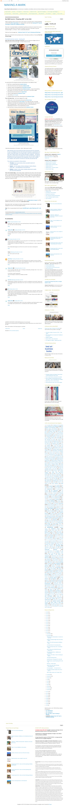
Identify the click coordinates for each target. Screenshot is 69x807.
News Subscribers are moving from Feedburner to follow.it (54, 335)
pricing (51, 579)
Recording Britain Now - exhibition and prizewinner (54, 653)
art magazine (47, 495)
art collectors (58, 487)
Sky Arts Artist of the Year (51, 467)
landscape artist (54, 547)
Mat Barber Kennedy (26, 87)
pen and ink (53, 569)
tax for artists (52, 594)
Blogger (50, 804)
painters (58, 564)
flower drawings (60, 533)
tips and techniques (9, 214)
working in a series (50, 606)
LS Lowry (53, 444)
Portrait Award (52, 453)
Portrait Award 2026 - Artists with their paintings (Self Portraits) (56, 243)
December (49, 633)
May (48, 682)
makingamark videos (55, 555)
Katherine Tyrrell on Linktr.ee (51, 161)
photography (50, 571)
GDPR (45, 437)
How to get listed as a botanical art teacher (54, 376)
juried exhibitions (50, 545)
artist (59, 502)
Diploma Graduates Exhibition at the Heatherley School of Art (56, 210)
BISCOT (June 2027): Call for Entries (52, 380)
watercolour (47, 599)
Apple (49, 425)
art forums (48, 493)
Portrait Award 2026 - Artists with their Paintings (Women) (56, 249)
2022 (47, 618)
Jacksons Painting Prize (48, 440)
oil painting (60, 562)
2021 (47, 620)
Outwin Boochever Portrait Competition (53, 451)
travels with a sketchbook (56, 597)
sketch (36, 213)
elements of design (55, 525)
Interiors (59, 439)
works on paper (47, 607)
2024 (47, 615)
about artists (48, 482)
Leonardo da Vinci (60, 444)
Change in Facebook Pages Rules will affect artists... (55, 640)
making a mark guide (52, 553)
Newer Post (7, 328)
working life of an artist (58, 606)
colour (55, 512)
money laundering (55, 559)
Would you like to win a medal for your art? (56, 232)
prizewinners (47, 583)
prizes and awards (57, 582)
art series (58, 498)
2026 (47, 612)
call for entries (50, 511)
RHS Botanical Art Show (54, 454)
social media (59, 592)
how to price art (53, 540)
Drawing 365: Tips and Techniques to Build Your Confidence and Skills (23, 23)
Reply (9, 226)
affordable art (59, 482)
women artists (54, 604)
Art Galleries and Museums (54, 427)
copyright (59, 516)
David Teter (10, 258)
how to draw (61, 538)
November (49, 635)
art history (60, 493)
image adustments (54, 542)
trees (46, 598)
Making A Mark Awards (59, 447)
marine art (53, 557)
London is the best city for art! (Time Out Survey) (55, 227)
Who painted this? (41, 13)
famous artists (54, 530)
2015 (47, 630)
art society (56, 499)
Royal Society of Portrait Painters (51, 463)
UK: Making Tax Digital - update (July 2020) (53, 340)
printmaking (59, 581)
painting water (51, 567)
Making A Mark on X (49, 166)
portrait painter (53, 577)
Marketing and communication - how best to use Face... (55, 637)
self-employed (49, 588)
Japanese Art (56, 440)
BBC (47, 430)
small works (53, 592)
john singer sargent (59, 544)
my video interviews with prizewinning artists (53, 267)
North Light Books (14, 23)
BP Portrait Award (53, 430)
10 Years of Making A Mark (50, 264)
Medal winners (49, 448)
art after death (51, 485)
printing (47, 581)
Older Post (40, 328)
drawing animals (51, 521)
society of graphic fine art (49, 593)
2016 (47, 628)
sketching (39, 213)
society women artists (58, 593)
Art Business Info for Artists (51, 192)
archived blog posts (50, 268)
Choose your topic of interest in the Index (52, 328)
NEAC (50, 449)
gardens (52, 536)
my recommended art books (50, 266)
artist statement (56, 503)
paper (46, 568)
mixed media (61, 558)
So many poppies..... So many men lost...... (54, 667)
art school (53, 498)
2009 (47, 698)
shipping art (59, 589)
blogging (51, 508)
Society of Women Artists (52, 471)
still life (46, 594)
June (48, 681)
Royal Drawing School (58, 456)
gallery (47, 536)
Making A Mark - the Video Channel (52, 167)
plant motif (60, 572)
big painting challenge (53, 507)
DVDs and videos (60, 433)
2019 (47, 623)
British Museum (50, 432)
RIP (59, 454)
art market (53, 495)
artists (61, 503)
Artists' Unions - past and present (52, 338)
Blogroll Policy (53, 281)
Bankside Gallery (52, 431)
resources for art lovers (58, 584)
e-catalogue (60, 524)
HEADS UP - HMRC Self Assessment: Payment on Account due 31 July (56, 215)
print (55, 579)
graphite (51, 537)
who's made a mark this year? (55, 603)
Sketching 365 (60, 466)
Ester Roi (9, 279)
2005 (47, 705)
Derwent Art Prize (60, 434)
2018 (47, 625)
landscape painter (58, 548)
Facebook (48, 436)
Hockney (56, 438)
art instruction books (22, 213)
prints (46, 582)
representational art (48, 584)
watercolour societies (57, 599)
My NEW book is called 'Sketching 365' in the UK (55, 661)
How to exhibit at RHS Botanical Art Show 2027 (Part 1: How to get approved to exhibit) (54, 379)
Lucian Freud (56, 445)
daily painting (55, 518)
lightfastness (52, 552)
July (48, 679)
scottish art (60, 586)
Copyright (54, 13)
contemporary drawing (49, 514)
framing (61, 534)
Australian (61, 428)
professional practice (58, 583)
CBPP (56, 432)
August (48, 677)
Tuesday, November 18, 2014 (15, 221)
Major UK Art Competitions (42, 11)
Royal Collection (49, 456)
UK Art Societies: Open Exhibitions (53, 11)
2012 (47, 693)
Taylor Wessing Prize (52, 474)
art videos (52, 502)
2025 (47, 613)
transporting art (47, 597)
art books (12, 213)
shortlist (46, 591)
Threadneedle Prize (57, 476)
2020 (47, 622)
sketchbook (58, 591)
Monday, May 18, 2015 (14, 289)
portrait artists (47, 576)
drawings (54, 524)
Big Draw (59, 431)
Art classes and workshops (52, 428)
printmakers (53, 581)
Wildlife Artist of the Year (58, 480)
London (48, 445)
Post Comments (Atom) (14, 330)
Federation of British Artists (57, 436)
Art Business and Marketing (52, 426)
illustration (47, 542)
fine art (53, 532)
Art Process (61, 427)
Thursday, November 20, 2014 (17, 258)
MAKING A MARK (15, 4)
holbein (60, 537)
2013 (47, 691)
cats (57, 511)
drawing (27, 213)
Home (24, 328)
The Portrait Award (48, 476)
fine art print (59, 532)
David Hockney (48, 434)
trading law (59, 596)
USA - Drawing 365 (49, 712)
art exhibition (54, 491)
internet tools (58, 543)
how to (55, 538)
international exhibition (50, 543)
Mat (8, 239)
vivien (9, 221)
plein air (50, 573)
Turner (58, 477)
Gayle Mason (24, 91)
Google (57, 437)
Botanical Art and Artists (23, 13)
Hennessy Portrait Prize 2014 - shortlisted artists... (54, 647)
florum (54, 533)
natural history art (56, 560)
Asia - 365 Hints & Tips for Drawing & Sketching (53, 714)
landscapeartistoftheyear (48, 550)
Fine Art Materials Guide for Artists (52, 197)
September (49, 676)
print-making (61, 579)
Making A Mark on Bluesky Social (51, 164)
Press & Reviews (48, 13)
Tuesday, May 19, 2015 (19, 300)
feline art (52, 531)
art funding (54, 493)
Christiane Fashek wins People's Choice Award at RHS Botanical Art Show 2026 (54, 375)
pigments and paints (59, 571)
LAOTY (49, 444)
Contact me (47, 157)
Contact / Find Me (8, 11)
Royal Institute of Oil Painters (50, 457)
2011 (47, 695)
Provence (58, 453)
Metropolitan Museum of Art (58, 448)
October (48, 674)
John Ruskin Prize (48, 443)
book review (58, 508)
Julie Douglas (15, 94)
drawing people (60, 522)
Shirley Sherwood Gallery (52, 466)
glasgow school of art (58, 536)
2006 (47, 703)
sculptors (46, 587)
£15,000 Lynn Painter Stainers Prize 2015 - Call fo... (54, 670)
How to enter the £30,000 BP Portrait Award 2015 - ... (54, 650)
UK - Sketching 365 (49, 710)
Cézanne (55, 433)
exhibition (50, 527)
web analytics (47, 601)
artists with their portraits (49, 505)
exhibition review (55, 528)
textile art (58, 594)
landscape (58, 545)
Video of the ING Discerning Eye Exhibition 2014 (54, 643)
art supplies (51, 500)
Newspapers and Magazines (58, 450)
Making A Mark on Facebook (51, 163)
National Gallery (56, 449)
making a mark (59, 552)
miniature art (54, 558)
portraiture (53, 578)
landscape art (47, 547)
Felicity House (29, 100)
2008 (47, 700)
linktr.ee (59, 154)
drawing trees (50, 523)
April (48, 684)
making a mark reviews (56, 554)
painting (46, 566)
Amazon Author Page (49, 169)
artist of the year (48, 503)
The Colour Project (8, 13)
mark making (59, 557)
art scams (49, 498)
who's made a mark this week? (54, 603)
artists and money (51, 504)
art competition (48, 489)
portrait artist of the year (56, 574)
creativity (49, 518)
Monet (46, 449)
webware (46, 602)
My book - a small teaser (51, 663)
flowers (56, 534)
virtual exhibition (52, 598)
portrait (46, 574)
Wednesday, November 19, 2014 (16, 252)
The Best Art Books (15, 13)
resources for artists (51, 586)
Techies (59, 474)
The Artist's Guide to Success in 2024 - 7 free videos (54, 333)
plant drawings (53, 572)
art (9, 213)
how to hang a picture (55, 539)
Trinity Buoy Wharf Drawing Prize (50, 477)
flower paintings (50, 534)
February (48, 687)
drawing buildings (58, 521)
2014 (47, 632)
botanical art (48, 509)
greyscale (56, 537)
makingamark (47, 555)
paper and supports (52, 568)
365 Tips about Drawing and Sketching (53, 195)
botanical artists (59, 509)
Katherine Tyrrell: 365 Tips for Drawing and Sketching (29, 32)
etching (61, 525)
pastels (46, 569)
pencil (58, 569)
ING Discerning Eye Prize (50, 439)
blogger (46, 508)
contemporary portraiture (51, 516)
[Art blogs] (50, 88)
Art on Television (19, 11)
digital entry (48, 519)
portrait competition (55, 576)
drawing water (58, 523)
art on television (55, 497)
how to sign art (59, 540)
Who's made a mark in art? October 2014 (54, 672)
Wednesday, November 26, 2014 (17, 279)
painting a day (55, 566)
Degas (54, 434)
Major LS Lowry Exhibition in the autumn (56, 221)
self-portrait (55, 588)
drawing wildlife (48, 524)
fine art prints (47, 533)
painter (53, 564)
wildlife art (47, 604)
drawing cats (47, 522)
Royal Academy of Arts (59, 455)
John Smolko (22, 101)
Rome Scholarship (50, 455)
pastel (60, 568)
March (48, 686)
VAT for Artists (49, 478)
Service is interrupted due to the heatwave (56, 254)
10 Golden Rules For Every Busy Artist (54, 645)
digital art (61, 518)
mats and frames (47, 558)
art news (47, 497)
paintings (58, 567)
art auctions (57, 485)
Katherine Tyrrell (26, 89)
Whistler (60, 479)
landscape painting (51, 549)
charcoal (50, 512)
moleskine (48, 559)
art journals (59, 494)
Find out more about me (49, 156)
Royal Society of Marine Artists (57, 460)
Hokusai (60, 438)
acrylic (54, 482)
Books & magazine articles (33, 13)
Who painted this (48, 480)
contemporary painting (59, 514)
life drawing (56, 550)
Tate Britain (57, 473)
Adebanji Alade (26, 85)
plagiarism (48, 572)
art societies (50, 499)
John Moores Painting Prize (56, 442)
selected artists (60, 587)
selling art (52, 589)
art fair (61, 491)
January (48, 689)
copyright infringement (49, 517)
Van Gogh (55, 478)
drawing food (54, 522)
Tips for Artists (48, 198)
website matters (56, 601)
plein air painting (58, 573)
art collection (51, 487)
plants (46, 573)
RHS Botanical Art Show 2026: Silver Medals (54, 382)
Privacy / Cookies (59, 13)
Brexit (46, 432)
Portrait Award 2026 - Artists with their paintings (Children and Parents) (56, 238)
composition (59, 513)
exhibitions (47, 530)
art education (16, 213)
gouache (46, 537)
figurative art (47, 532)
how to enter (48, 539)
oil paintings (49, 563)
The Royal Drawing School (51, 657)
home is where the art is (49, 538)
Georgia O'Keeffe (51, 437)
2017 (47, 627)
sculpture (52, 587)
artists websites (59, 504)
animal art (47, 483)
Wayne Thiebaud (54, 479)
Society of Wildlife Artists (58, 469)
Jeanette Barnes (23, 84)
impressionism (60, 542)
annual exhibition (55, 483)
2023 (47, 617)
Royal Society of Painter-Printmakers (55, 462)
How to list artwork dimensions (56, 203)
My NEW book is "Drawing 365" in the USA (54, 659)
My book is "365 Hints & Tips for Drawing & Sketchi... (55, 655)
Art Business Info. (26, 11)
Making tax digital (49, 337)
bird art (60, 507)
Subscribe (13, 11)
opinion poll (47, 564)
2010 (47, 696)
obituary (51, 562)
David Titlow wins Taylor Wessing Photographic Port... (53, 666)
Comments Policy (47, 281)
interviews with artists (49, 544)
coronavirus (57, 517)
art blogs (50, 486)
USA (62, 477)
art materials (59, 495)
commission (53, 513)
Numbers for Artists (33, 11)
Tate (52, 473)
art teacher (59, 500)
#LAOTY (46, 425)
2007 (47, 701)
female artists (58, 531)
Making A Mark (10, 229)
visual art (59, 598)
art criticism (57, 489)
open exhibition (57, 563)
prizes (50, 582)
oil (55, 562)
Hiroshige (52, 438)
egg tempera (47, 525)
